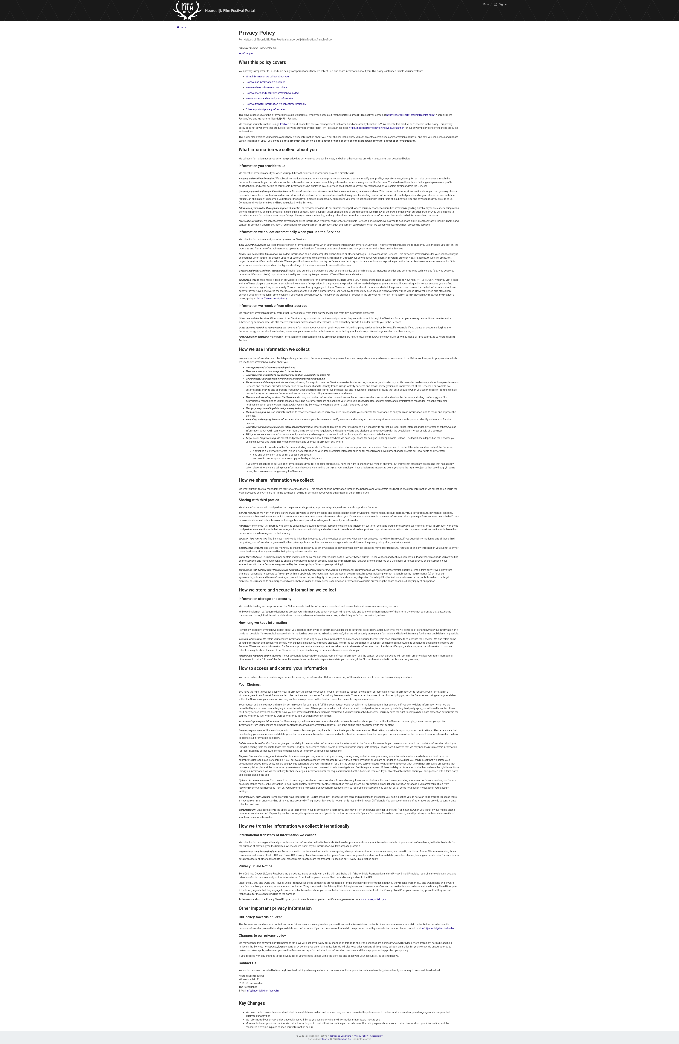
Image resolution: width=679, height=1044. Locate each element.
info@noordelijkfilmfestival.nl (438, 928)
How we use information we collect (265, 82)
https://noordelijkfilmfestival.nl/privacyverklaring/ (376, 127)
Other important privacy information (266, 109)
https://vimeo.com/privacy (272, 298)
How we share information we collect (266, 87)
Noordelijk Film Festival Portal (230, 10)
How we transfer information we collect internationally (276, 104)
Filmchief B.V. (344, 1039)
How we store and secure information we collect (272, 93)
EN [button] (485, 4)
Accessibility (376, 1035)
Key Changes (246, 53)
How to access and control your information (270, 98)
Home (183, 27)
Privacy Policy (360, 1035)
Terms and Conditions (340, 1035)
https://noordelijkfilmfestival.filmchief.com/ (410, 114)
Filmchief (283, 124)
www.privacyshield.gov (373, 899)
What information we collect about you (267, 76)
